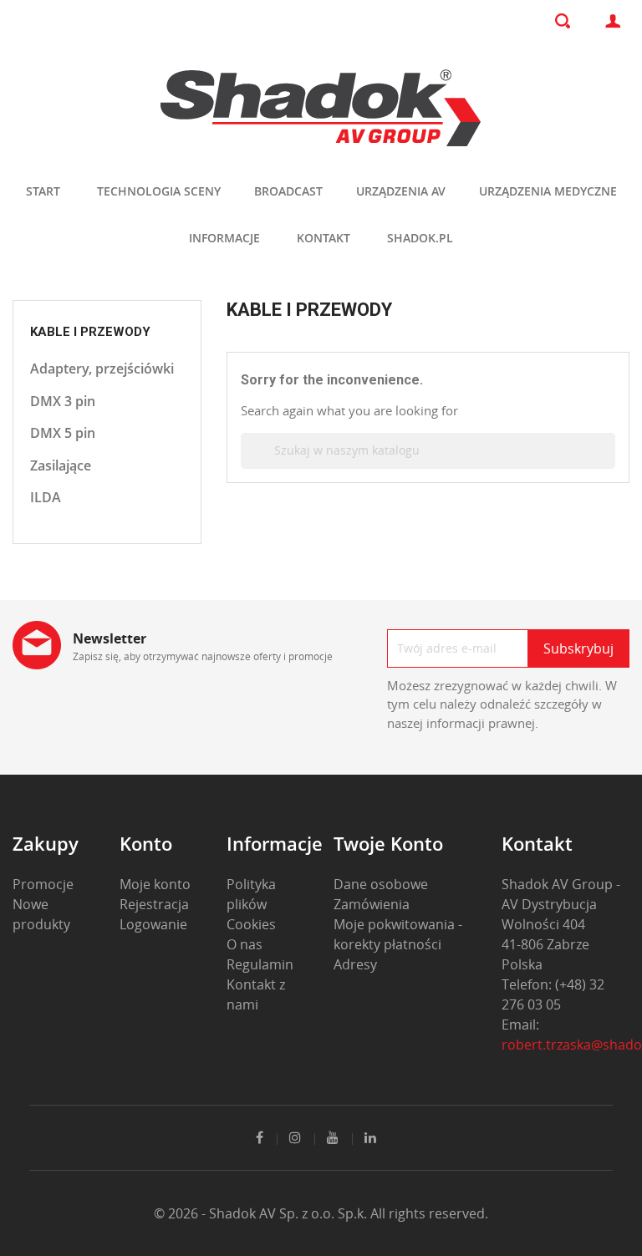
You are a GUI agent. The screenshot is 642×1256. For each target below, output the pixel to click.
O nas (244, 944)
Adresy (355, 964)
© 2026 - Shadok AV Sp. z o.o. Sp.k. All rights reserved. (321, 1213)
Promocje (43, 884)
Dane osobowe (381, 884)
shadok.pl (420, 238)
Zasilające (60, 465)
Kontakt (323, 238)
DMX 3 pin (62, 401)
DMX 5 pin (62, 433)
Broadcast (288, 191)
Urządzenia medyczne (548, 191)
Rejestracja (154, 904)
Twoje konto (388, 843)
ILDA (45, 497)
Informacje (224, 238)
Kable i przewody (90, 331)
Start (43, 191)
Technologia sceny (159, 191)
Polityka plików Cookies (251, 904)
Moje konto (155, 884)
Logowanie (153, 924)
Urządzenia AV (401, 191)
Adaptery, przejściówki (102, 368)
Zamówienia (372, 904)
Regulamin (260, 964)
